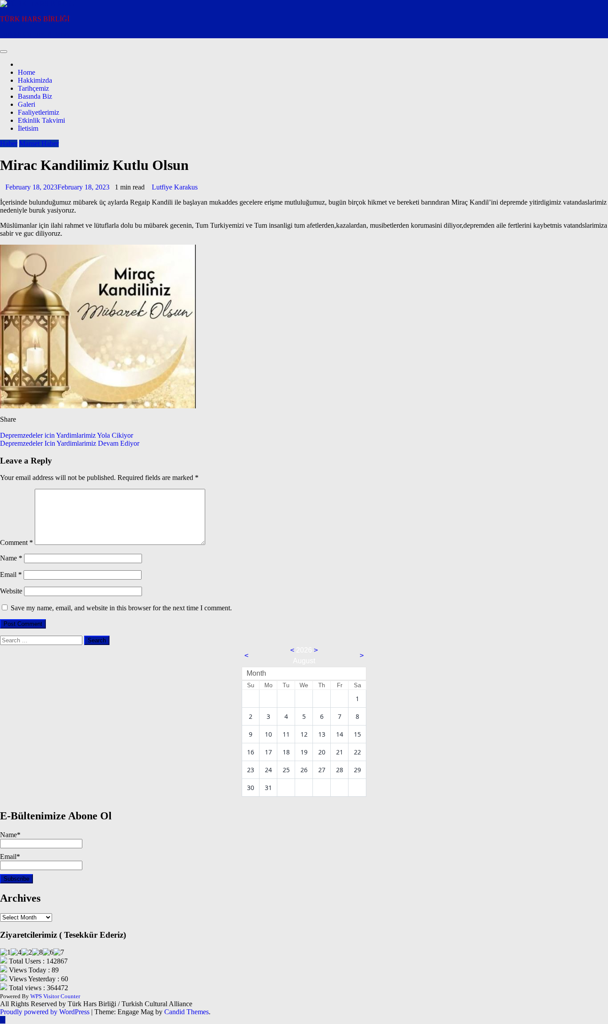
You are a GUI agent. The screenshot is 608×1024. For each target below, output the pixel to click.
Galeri (26, 104)
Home (26, 72)
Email (11, 574)
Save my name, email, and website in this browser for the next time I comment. (121, 608)
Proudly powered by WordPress (45, 1012)
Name (11, 558)
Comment (16, 542)
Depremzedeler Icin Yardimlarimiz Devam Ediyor (69, 443)
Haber (8, 143)
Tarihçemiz (33, 88)
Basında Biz (35, 96)
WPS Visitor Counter (55, 996)
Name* (10, 835)
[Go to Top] (2, 1020)
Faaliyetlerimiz (38, 112)
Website (11, 591)
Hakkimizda (35, 80)
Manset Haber (39, 143)
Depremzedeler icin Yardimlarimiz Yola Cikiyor (66, 435)
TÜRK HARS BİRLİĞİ (34, 19)
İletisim (28, 128)
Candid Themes (186, 1012)
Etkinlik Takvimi (41, 120)
